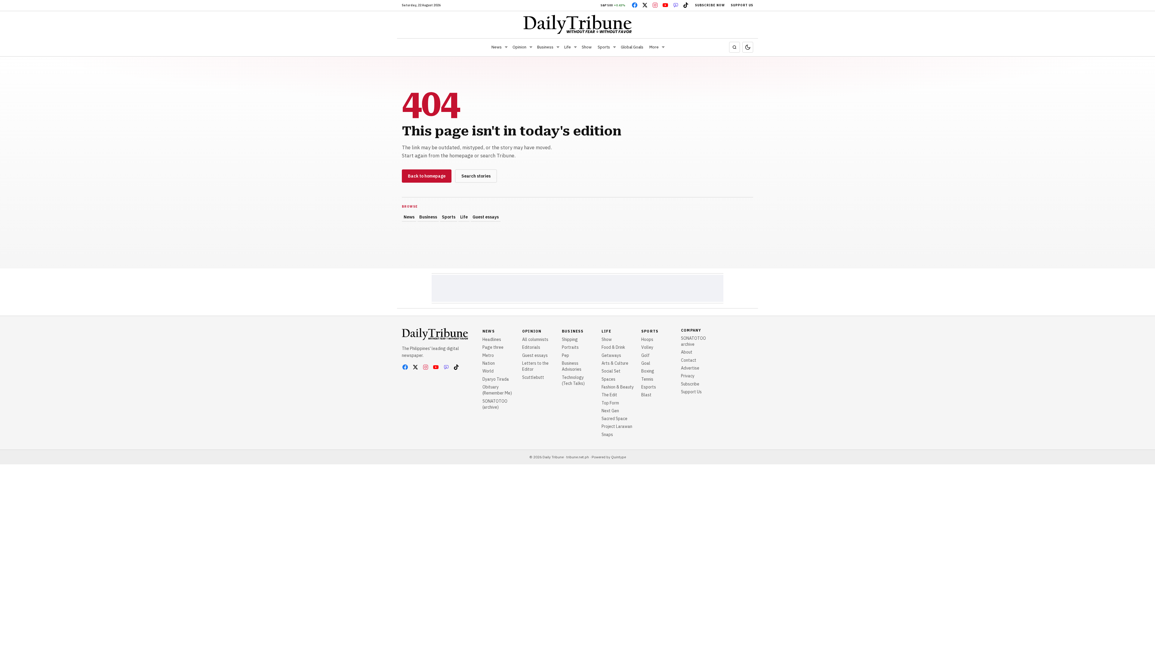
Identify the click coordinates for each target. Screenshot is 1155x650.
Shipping (570, 339)
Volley (647, 347)
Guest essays (486, 217)
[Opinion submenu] (531, 47)
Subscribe (690, 384)
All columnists (535, 339)
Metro (488, 355)
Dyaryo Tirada (495, 379)
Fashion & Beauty (618, 387)
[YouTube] (665, 5)
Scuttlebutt (533, 377)
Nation (488, 363)
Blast (646, 395)
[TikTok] (685, 5)
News (496, 47)
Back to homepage (426, 176)
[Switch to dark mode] (747, 47)
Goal (645, 363)
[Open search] (734, 47)
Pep (565, 355)
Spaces (608, 379)
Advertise (690, 368)
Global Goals (632, 47)
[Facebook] (634, 5)
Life (567, 47)
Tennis (647, 379)
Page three (493, 347)
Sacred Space (614, 418)
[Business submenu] (558, 47)
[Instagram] (655, 5)
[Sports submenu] (614, 47)
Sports (604, 47)
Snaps (607, 434)
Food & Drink (613, 347)
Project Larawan (617, 426)
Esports (648, 387)
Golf (645, 355)
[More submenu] (663, 47)
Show (587, 47)
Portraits (570, 347)
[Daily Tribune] (577, 24)
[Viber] (675, 5)
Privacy (688, 376)
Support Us (742, 5)
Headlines (491, 339)
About (686, 352)
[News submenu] (506, 47)
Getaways (611, 355)
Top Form (610, 403)
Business (545, 47)
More (654, 47)
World (488, 371)
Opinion (519, 47)
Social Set (611, 371)
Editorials (531, 347)
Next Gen (610, 410)
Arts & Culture (615, 363)
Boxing (647, 371)
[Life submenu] (575, 47)
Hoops (647, 339)
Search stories (476, 176)
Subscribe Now (710, 5)
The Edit (609, 395)
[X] (645, 5)
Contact (688, 360)
